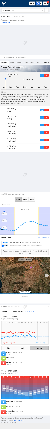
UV (38, 62)
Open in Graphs (42, 237)
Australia (4, 69)
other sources (17, 420)
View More (28, 311)
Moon (32, 62)
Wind (12, 62)
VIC (11, 69)
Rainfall (19, 62)
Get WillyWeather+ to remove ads (14, 57)
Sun (26, 62)
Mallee (17, 69)
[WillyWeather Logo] (5, 3)
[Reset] (42, 10)
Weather (4, 62)
